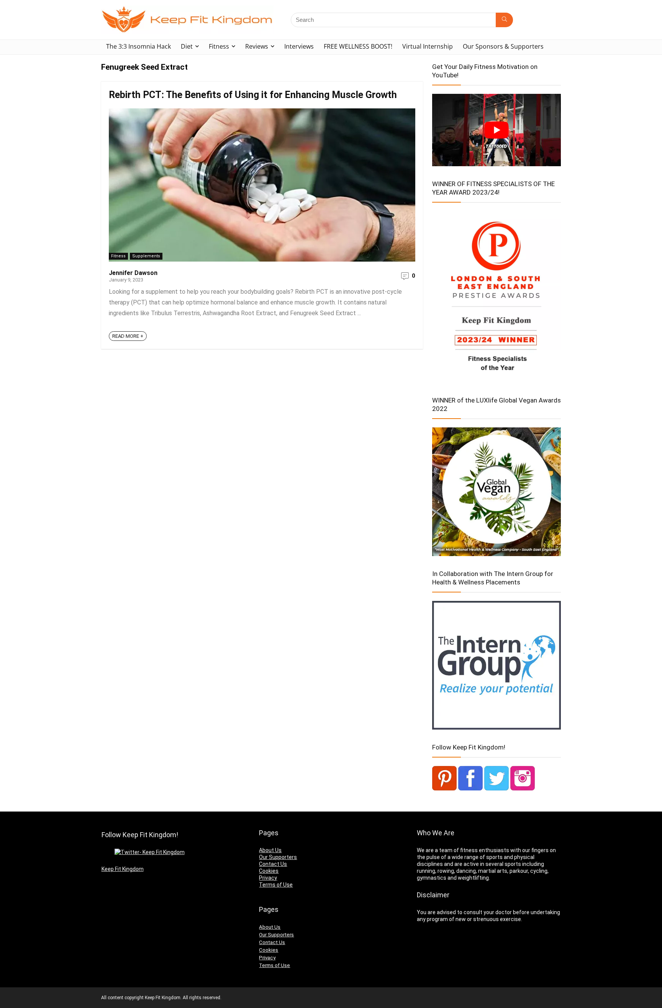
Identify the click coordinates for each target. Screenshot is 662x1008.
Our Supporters (278, 857)
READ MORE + (127, 336)
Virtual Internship (427, 46)
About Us (270, 850)
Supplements (146, 256)
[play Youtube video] (496, 130)
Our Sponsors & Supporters (503, 46)
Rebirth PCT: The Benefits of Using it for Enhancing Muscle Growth (253, 94)
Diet (187, 46)
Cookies (269, 871)
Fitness (219, 46)
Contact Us (273, 864)
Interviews (299, 46)
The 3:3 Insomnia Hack (138, 46)
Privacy (268, 878)
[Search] (504, 20)
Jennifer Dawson (133, 273)
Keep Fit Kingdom (123, 876)
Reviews (256, 46)
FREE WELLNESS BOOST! (358, 46)
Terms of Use (276, 885)
